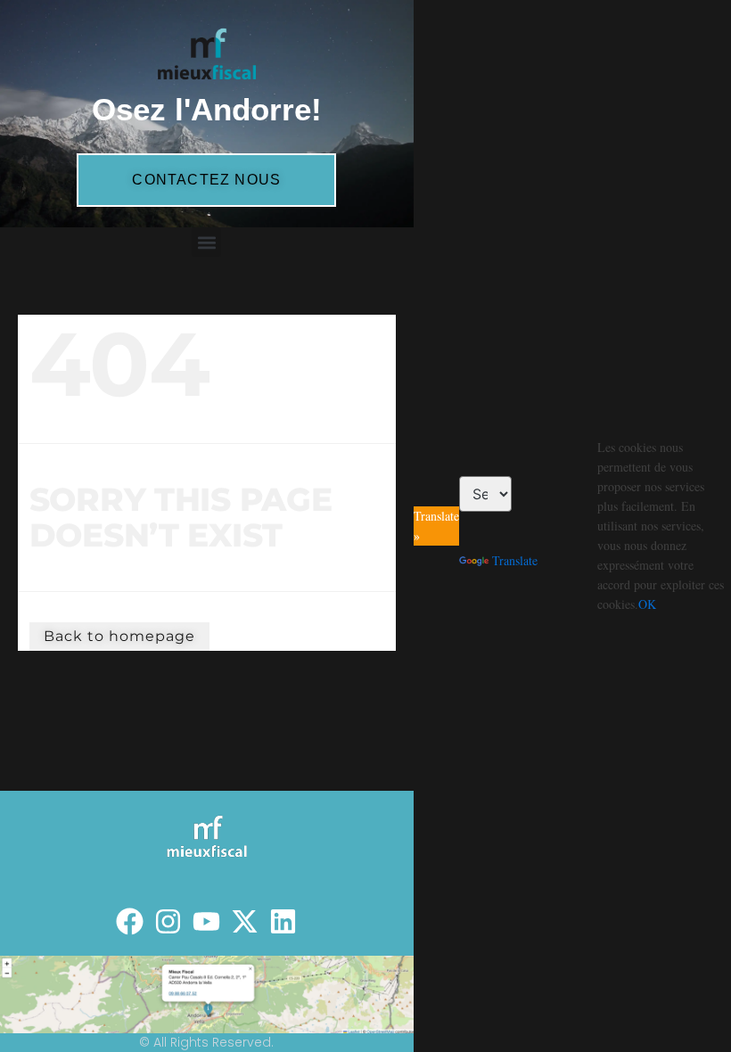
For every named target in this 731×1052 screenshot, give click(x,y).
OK (647, 604)
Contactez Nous (206, 179)
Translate (515, 560)
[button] (206, 242)
